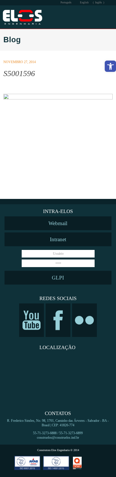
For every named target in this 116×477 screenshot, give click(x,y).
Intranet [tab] (58, 239)
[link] (110, 66)
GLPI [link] (58, 278)
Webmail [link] (57, 223)
